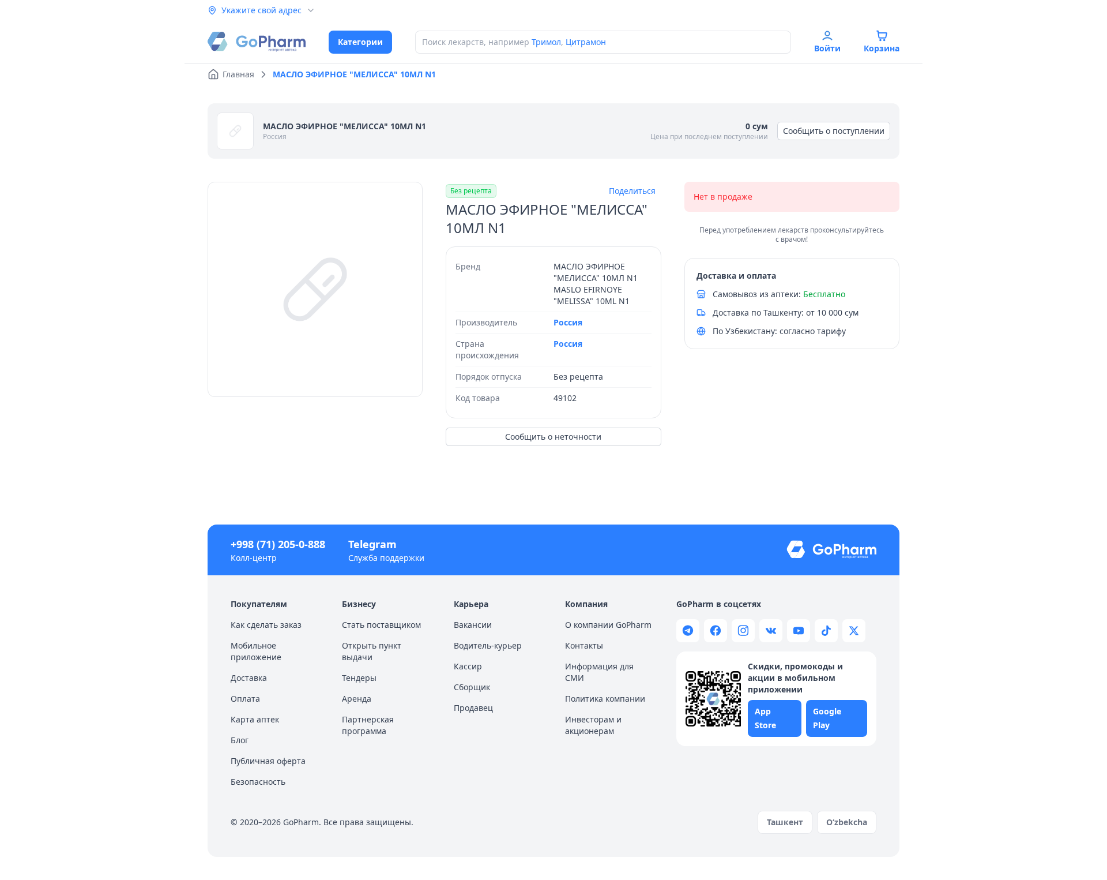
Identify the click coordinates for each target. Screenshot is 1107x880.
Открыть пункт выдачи (371, 651)
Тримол (546, 41)
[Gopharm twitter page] (853, 630)
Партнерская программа (368, 725)
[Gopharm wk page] (770, 630)
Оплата (245, 698)
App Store (765, 718)
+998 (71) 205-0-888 (278, 544)
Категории (360, 41)
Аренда (356, 698)
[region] (315, 289)
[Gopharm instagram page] (743, 630)
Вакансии (473, 624)
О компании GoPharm (608, 624)
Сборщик (472, 686)
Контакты (584, 645)
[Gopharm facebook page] (715, 630)
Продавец (473, 707)
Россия (275, 136)
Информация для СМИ (599, 672)
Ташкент (785, 822)
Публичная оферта (268, 760)
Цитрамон (586, 41)
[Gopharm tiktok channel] (826, 630)
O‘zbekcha (846, 822)
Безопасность (258, 781)
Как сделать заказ (266, 624)
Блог (239, 740)
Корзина (881, 48)
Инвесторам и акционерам (593, 725)
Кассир (468, 666)
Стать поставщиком (381, 624)
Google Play (827, 718)
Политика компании (605, 698)
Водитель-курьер (488, 645)
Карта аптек (255, 719)
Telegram (372, 544)
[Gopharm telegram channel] (687, 630)
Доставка (249, 677)
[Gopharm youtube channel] (798, 630)
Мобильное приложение (256, 651)
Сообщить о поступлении (833, 130)
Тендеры (359, 677)
